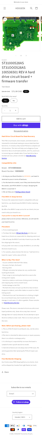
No (14, 101)
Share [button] (6, 372)
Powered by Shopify (27, 434)
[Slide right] (26, 55)
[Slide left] (15, 55)
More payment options (21, 131)
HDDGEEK (17, 434)
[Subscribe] (32, 393)
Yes (5, 101)
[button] (4, 8)
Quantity (5, 106)
